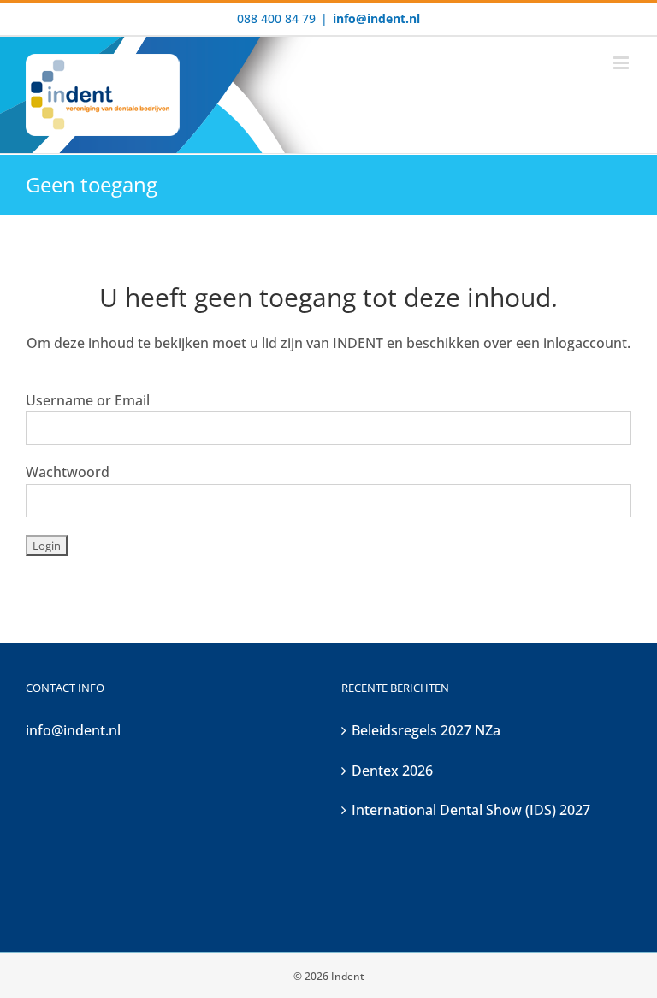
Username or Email (88, 400)
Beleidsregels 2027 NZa (426, 730)
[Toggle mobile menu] (622, 63)
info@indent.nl (376, 18)
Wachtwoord (68, 472)
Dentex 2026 (392, 770)
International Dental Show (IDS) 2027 (471, 809)
